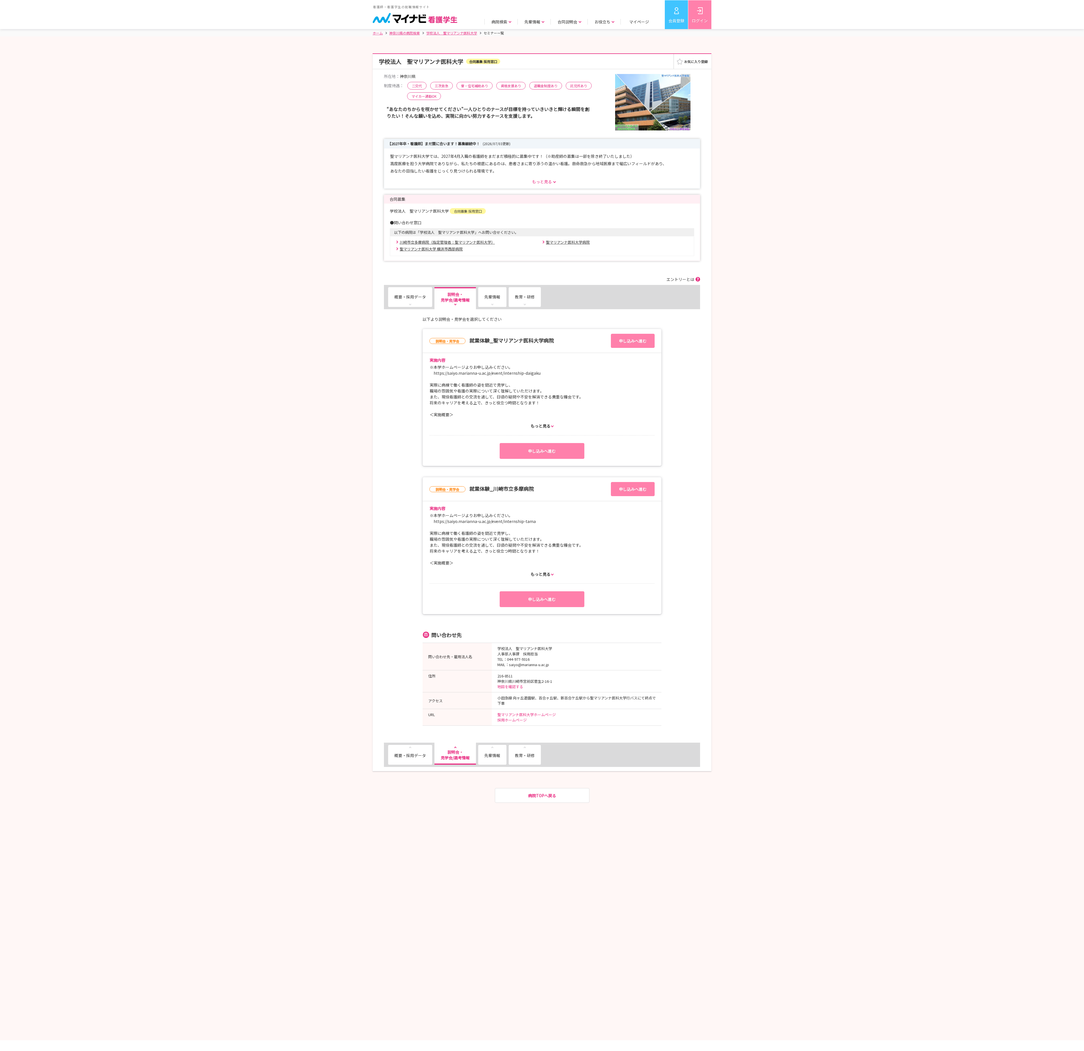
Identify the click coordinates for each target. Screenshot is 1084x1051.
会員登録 (676, 20)
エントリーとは (680, 279)
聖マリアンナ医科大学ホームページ (526, 714)
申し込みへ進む (633, 341)
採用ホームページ (512, 720)
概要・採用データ (410, 297)
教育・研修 (525, 297)
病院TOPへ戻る (542, 795)
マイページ (639, 22)
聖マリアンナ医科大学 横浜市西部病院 (431, 249)
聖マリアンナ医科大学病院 (568, 242)
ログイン (700, 20)
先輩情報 (492, 297)
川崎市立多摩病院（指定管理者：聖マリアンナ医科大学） (447, 242)
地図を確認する (510, 686)
